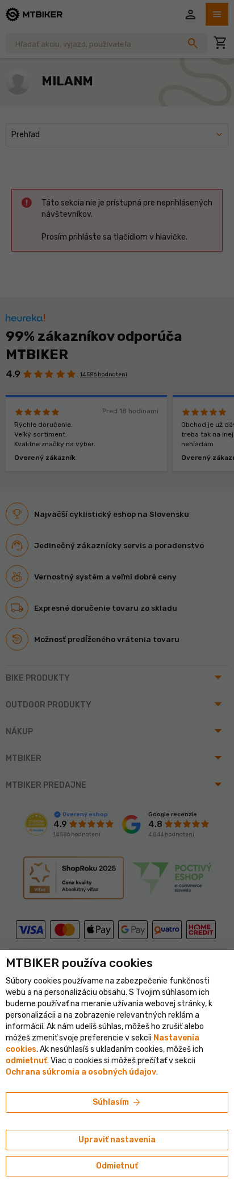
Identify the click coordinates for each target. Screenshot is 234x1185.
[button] (26, 1060)
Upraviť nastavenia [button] (117, 1140)
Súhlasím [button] (117, 1102)
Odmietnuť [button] (117, 1166)
